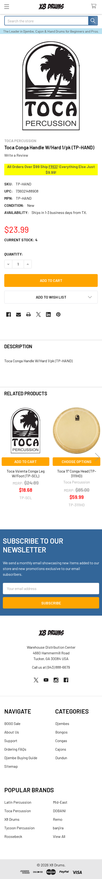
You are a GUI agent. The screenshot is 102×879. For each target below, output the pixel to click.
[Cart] (95, 6)
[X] (38, 314)
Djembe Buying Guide (20, 757)
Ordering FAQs (15, 749)
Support (10, 740)
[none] (51, 86)
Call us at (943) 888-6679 (51, 667)
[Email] (18, 314)
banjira (58, 828)
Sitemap (11, 766)
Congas (61, 740)
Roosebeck (13, 836)
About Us (11, 732)
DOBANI (59, 810)
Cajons (60, 749)
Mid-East (60, 802)
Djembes (62, 723)
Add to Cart (25, 461)
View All (59, 836)
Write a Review (16, 155)
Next (97, 457)
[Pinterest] (58, 314)
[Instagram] (56, 680)
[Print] (28, 314)
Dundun (61, 757)
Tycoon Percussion (19, 828)
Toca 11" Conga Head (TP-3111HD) (76, 473)
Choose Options (77, 461)
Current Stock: (20, 239)
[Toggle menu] (6, 6)
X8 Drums (11, 819)
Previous (4, 457)
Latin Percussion (17, 802)
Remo (57, 819)
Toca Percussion (17, 810)
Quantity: (13, 254)
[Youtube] (46, 680)
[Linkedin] (48, 314)
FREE (53, 166)
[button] (51, 297)
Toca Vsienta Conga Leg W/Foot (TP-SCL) (26, 473)
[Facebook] (8, 314)
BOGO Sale (12, 723)
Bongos (61, 732)
